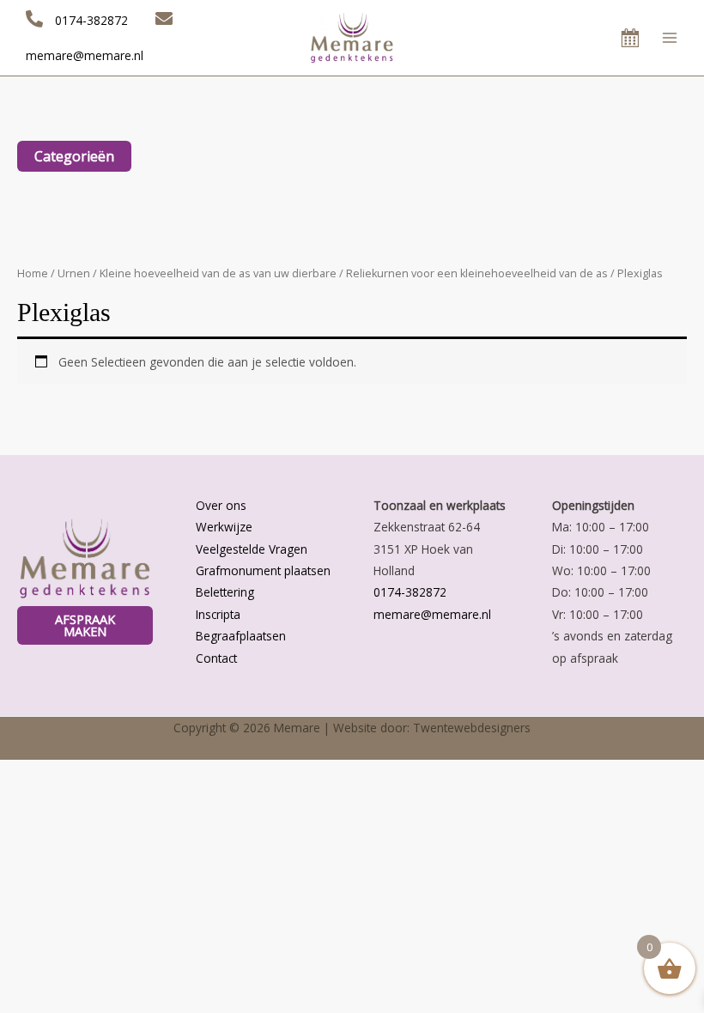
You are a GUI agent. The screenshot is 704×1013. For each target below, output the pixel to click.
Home (32, 273)
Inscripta (218, 614)
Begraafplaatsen (241, 636)
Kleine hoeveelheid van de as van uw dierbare (218, 273)
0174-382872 (409, 592)
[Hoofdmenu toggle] (670, 37)
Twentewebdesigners (472, 727)
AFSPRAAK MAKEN (85, 625)
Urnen (74, 273)
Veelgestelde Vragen (251, 549)
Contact (216, 658)
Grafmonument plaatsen (263, 570)
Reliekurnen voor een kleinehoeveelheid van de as (477, 273)
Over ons (221, 505)
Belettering (225, 592)
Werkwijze (224, 527)
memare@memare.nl (432, 614)
